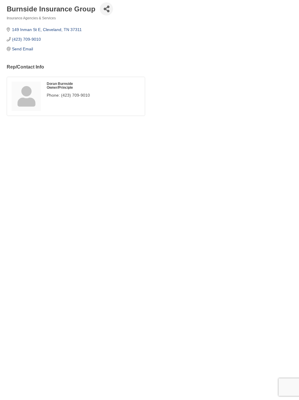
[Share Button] (106, 9)
